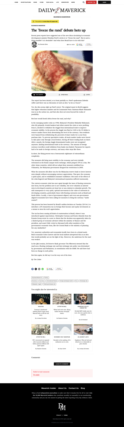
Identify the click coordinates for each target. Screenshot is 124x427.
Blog (83, 388)
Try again (36, 375)
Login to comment (62, 364)
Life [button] (57, 2)
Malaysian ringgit (36, 284)
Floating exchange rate (49, 284)
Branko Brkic (44, 44)
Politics (46, 277)
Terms (66, 415)
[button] (79, 44)
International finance (52, 281)
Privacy (58, 415)
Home (16, 2)
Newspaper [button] (65, 2)
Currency (41, 281)
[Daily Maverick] (62, 10)
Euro (76, 281)
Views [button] (42, 2)
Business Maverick (37, 277)
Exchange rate (83, 281)
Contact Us (74, 388)
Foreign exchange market (66, 281)
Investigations (26, 2)
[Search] (84, 2)
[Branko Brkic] (34, 44)
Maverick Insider (48, 388)
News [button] (35, 2)
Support (90, 2)
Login (104, 2)
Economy (34, 281)
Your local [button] (50, 2)
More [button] (73, 2)
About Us (62, 388)
